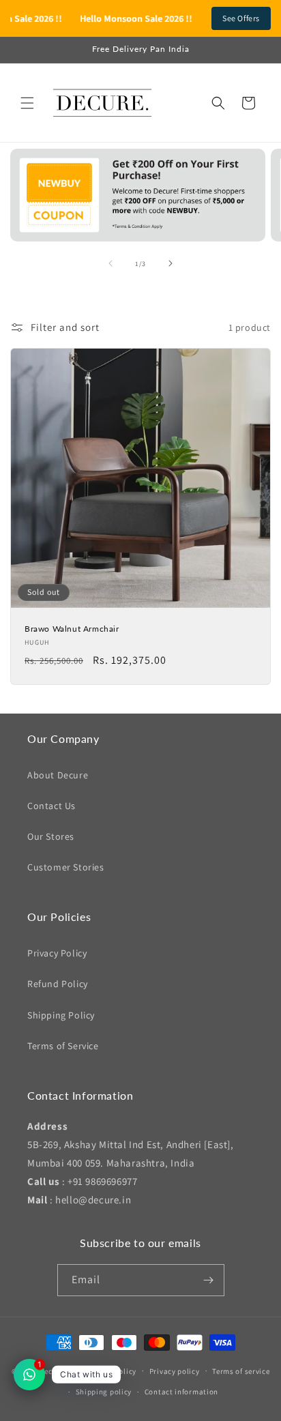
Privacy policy (174, 1371)
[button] (27, 103)
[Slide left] (110, 263)
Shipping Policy (61, 1015)
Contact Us (51, 806)
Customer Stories (65, 867)
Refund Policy (57, 984)
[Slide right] (171, 263)
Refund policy (112, 1371)
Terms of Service (63, 1046)
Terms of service (240, 1371)
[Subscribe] (209, 1280)
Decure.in (56, 1370)
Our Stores (50, 836)
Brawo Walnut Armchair (72, 629)
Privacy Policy (57, 953)
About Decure (57, 775)
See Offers (241, 18)
